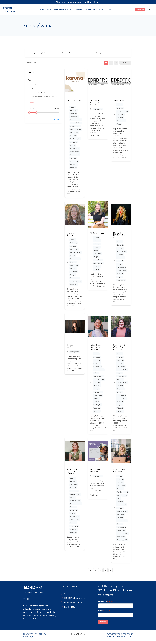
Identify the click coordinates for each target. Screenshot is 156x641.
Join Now (140, 10)
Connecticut (74, 117)
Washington (74, 161)
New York (73, 136)
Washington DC (122, 540)
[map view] (116, 63)
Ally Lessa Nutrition (71, 234)
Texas (72, 155)
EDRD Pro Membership (75, 598)
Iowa (118, 498)
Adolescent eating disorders (40, 93)
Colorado (73, 113)
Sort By (124, 63)
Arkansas (96, 357)
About (67, 593)
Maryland (120, 502)
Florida (72, 120)
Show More (32, 102)
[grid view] (106, 63)
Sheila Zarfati (119, 100)
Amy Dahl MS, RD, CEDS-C (119, 470)
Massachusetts (75, 126)
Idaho (72, 123)
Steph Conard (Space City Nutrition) (119, 347)
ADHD (33, 89)
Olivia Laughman (97, 233)
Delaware (96, 247)
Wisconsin (73, 164)
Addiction (34, 85)
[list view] (111, 63)
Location (99, 53)
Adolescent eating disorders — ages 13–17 (44, 98)
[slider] (29, 112)
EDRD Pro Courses (73, 602)
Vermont (73, 158)
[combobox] (76, 53)
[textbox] (68, 52)
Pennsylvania (74, 148)
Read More (99, 135)
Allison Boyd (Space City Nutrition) (72, 471)
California (73, 110)
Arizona (72, 107)
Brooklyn (120, 108)
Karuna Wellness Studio (74, 101)
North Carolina (75, 139)
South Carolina (98, 263)
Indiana (78, 123)
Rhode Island (74, 152)
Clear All (56, 119)
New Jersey (74, 132)
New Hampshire (75, 129)
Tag (29, 80)
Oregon (72, 145)
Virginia (78, 281)
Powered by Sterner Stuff (120, 637)
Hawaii (79, 120)
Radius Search (33, 109)
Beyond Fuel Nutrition (95, 470)
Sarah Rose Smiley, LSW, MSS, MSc (95, 102)
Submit (103, 621)
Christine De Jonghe (72, 346)
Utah (77, 155)
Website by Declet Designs (120, 634)
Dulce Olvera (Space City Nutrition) (95, 347)
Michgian (73, 262)
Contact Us (69, 606)
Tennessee (97, 266)
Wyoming (73, 168)
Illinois (119, 111)
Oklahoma (73, 142)
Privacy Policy (30, 634)
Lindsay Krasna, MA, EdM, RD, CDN (120, 235)
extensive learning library (82, 2)
